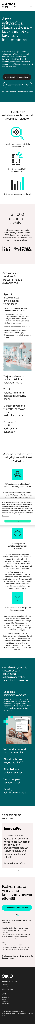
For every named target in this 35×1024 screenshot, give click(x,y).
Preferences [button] (5, 516)
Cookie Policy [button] (29, 512)
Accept (17, 521)
